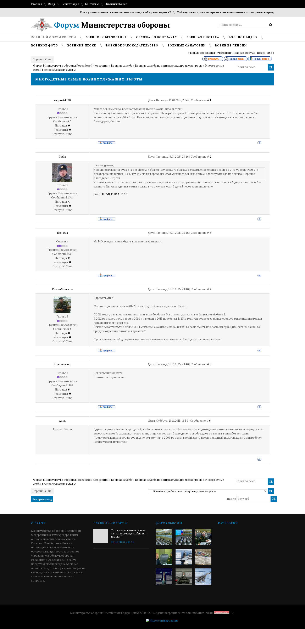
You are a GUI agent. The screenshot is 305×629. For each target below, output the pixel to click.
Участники (224, 53)
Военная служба (121, 65)
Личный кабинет (116, 4)
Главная (36, 4)
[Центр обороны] (183, 537)
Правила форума (244, 53)
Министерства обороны (112, 25)
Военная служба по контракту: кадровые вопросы (168, 65)
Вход (51, 4)
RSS (269, 53)
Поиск (261, 53)
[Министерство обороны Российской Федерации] (164, 537)
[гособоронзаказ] (203, 537)
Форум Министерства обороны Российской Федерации (70, 65)
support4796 (62, 100)
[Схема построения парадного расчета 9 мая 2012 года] (203, 557)
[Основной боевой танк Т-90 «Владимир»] (183, 576)
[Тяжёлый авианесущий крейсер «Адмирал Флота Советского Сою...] (183, 557)
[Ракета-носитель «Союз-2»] (164, 576)
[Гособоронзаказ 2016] (164, 557)
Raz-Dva (62, 233)
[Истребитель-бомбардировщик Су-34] (203, 576)
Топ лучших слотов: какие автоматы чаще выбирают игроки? (117, 12)
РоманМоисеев (62, 289)
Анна (62, 420)
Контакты (92, 4)
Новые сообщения (202, 53)
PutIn (62, 156)
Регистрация (70, 4)
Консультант (62, 364)
